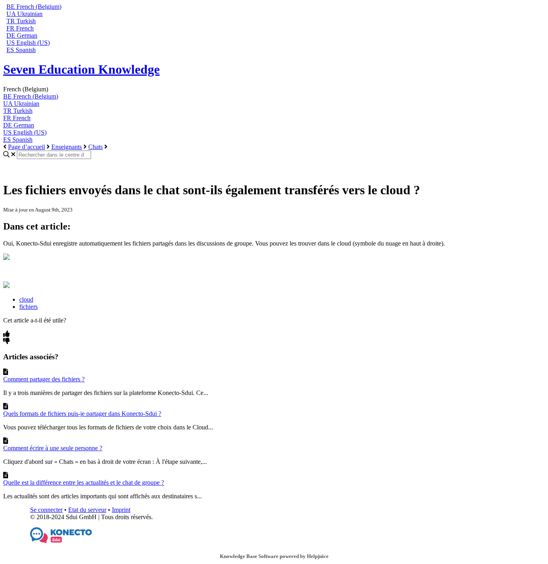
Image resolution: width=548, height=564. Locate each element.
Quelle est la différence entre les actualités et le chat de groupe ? (83, 482)
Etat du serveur (87, 509)
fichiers (28, 306)
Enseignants (66, 146)
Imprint (121, 509)
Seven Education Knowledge (81, 69)
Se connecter (46, 509)
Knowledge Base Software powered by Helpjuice (274, 556)
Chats (95, 146)
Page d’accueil (26, 146)
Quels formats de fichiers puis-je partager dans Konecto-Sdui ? (82, 413)
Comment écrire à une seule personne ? (52, 448)
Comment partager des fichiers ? (44, 379)
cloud (26, 299)
